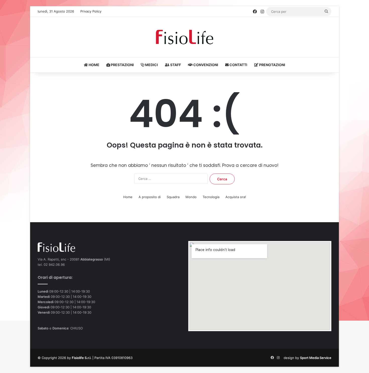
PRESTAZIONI (122, 65)
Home (128, 197)
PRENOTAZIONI (271, 65)
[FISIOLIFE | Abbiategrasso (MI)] (184, 37)
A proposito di (150, 197)
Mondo (191, 197)
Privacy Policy (90, 11)
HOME (93, 65)
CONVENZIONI (205, 65)
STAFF (175, 65)
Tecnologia (211, 197)
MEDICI (151, 65)
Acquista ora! (235, 197)
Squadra (173, 197)
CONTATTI (238, 65)
